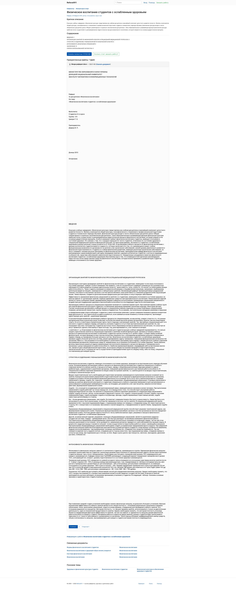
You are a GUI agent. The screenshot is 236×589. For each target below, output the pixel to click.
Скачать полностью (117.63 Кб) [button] (79, 54)
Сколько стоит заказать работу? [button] (106, 54)
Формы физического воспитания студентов (83, 547)
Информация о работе (98, 537)
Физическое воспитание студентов (114, 569)
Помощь (152, 3)
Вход (145, 3)
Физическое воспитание (76, 557)
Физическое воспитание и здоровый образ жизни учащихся (89, 550)
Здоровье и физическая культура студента (82, 569)
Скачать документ (103, 64)
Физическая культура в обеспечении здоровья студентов (150, 570)
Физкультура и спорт (82, 8)
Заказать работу (162, 3)
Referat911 (79, 583)
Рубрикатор (70, 8)
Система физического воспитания (79, 554)
